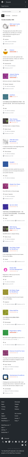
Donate (17, 418)
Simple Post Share (15, 184)
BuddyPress (5, 432)
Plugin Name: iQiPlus (15, 330)
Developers (4, 418)
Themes (17, 404)
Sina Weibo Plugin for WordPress (15, 248)
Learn (2, 413)
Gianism (12, 50)
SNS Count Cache (15, 24)
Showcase (17, 402)
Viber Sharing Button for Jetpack (15, 119)
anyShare (12, 95)
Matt (3, 427)
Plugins (16, 406)
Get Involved (18, 413)
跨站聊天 (12, 162)
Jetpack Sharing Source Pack (14, 75)
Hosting (3, 406)
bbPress (4, 430)
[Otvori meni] (26, 2)
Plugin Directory (5, 6)
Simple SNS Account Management (16, 268)
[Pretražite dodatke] (19, 11)
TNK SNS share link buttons (14, 140)
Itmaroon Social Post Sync (17, 351)
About (2, 402)
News (2, 404)
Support (3, 416)
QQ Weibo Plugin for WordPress (14, 291)
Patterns (17, 409)
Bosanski (7, 438)
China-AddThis (14, 310)
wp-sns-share (14, 205)
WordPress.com (6, 425)
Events (16, 416)
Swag (17, 420)
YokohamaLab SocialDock (17, 375)
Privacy (3, 409)
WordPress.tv (5, 420)
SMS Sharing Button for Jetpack (15, 227)
